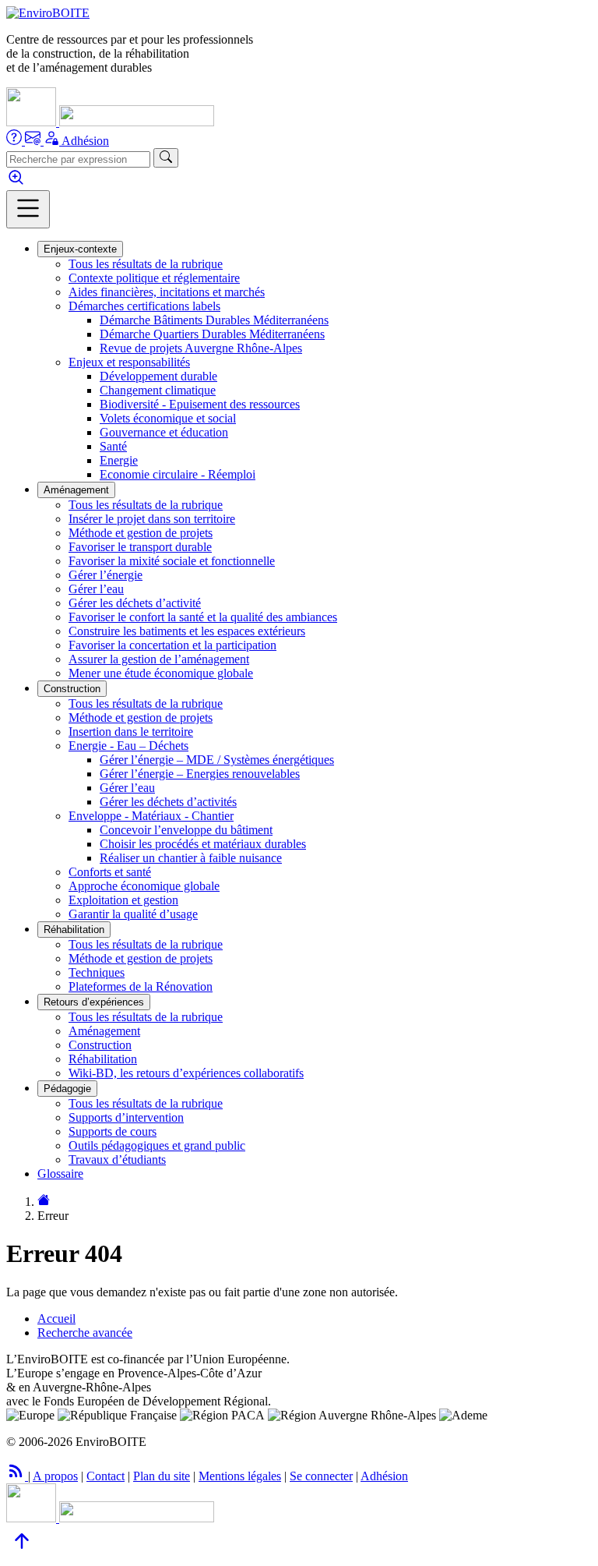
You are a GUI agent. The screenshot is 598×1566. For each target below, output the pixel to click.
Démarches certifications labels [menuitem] (144, 306)
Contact (105, 1476)
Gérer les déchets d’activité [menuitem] (135, 603)
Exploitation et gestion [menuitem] (123, 900)
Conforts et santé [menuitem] (110, 871)
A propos (55, 1476)
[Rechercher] (165, 158)
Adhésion (85, 140)
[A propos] (15, 140)
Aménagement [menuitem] (104, 1031)
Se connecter (321, 1476)
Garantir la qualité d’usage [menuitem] (133, 914)
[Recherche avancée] (16, 182)
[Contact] (34, 140)
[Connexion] (53, 140)
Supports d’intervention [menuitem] (126, 1117)
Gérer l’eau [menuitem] (96, 589)
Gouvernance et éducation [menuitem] (164, 432)
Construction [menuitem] (100, 1045)
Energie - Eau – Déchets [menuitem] (128, 745)
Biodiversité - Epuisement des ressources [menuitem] (200, 404)
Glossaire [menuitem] (60, 1173)
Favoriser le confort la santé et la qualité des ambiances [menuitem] (203, 617)
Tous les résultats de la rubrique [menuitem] (146, 263)
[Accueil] (48, 12)
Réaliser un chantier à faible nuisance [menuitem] (191, 857)
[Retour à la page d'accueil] (43, 1201)
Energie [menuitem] (119, 460)
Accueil (56, 1318)
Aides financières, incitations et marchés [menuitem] (167, 292)
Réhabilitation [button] (74, 929)
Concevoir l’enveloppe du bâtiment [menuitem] (186, 829)
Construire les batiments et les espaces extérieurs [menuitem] (187, 631)
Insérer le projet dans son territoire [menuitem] (152, 518)
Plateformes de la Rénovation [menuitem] (141, 986)
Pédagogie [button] (67, 1088)
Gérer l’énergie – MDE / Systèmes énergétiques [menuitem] (217, 759)
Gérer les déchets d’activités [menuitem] (168, 801)
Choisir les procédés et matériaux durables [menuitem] (203, 843)
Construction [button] (72, 689)
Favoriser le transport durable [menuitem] (140, 546)
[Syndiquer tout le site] (17, 1476)
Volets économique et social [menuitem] (168, 418)
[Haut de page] (21, 1552)
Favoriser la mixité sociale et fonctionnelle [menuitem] (172, 560)
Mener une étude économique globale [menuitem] (161, 673)
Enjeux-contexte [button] (80, 249)
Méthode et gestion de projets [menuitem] (141, 532)
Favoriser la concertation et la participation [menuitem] (172, 645)
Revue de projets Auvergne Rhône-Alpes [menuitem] (201, 348)
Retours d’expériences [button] (94, 1002)
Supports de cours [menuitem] (113, 1131)
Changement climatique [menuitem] (158, 390)
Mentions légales (240, 1476)
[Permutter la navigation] (28, 209)
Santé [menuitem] (113, 446)
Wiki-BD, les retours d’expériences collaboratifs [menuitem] (186, 1073)
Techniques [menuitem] (97, 972)
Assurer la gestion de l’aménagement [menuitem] (159, 659)
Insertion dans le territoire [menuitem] (131, 731)
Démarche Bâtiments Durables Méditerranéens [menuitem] (214, 320)
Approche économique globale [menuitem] (144, 886)
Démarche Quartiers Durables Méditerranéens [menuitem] (212, 334)
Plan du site (161, 1476)
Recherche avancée (84, 1332)
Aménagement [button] (76, 490)
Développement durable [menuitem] (158, 376)
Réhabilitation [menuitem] (103, 1059)
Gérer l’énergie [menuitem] (105, 575)
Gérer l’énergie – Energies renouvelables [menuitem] (200, 773)
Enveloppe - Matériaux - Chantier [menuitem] (151, 815)
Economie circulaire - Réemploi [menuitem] (177, 474)
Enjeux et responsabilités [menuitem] (129, 362)
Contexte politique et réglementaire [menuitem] (154, 278)
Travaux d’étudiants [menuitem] (117, 1159)
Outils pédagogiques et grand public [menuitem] (157, 1145)
